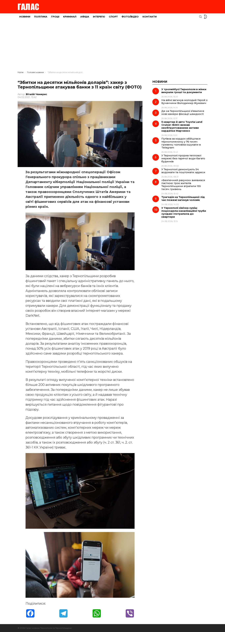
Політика (40, 16)
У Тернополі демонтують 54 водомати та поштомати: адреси (183, 171)
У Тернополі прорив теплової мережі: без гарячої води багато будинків (183, 158)
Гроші (55, 16)
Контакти (149, 16)
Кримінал (69, 16)
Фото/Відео (130, 16)
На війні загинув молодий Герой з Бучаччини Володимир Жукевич (184, 102)
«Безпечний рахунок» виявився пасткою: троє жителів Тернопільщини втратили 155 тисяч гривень (183, 185)
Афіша (84, 16)
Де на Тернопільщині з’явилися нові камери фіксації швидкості (182, 112)
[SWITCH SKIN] (205, 16)
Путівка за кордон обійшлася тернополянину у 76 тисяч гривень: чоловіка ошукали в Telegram (181, 143)
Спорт (113, 16)
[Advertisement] (112, 46)
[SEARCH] (200, 16)
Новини (24, 16)
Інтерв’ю (99, 16)
